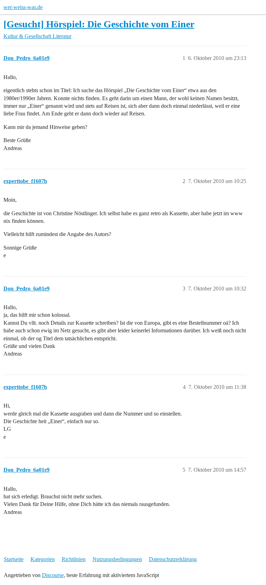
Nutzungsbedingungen (117, 559)
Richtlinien (74, 559)
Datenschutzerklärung (173, 559)
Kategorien (42, 559)
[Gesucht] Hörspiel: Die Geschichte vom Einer (98, 24)
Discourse (53, 575)
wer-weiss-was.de (23, 7)
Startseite (14, 559)
